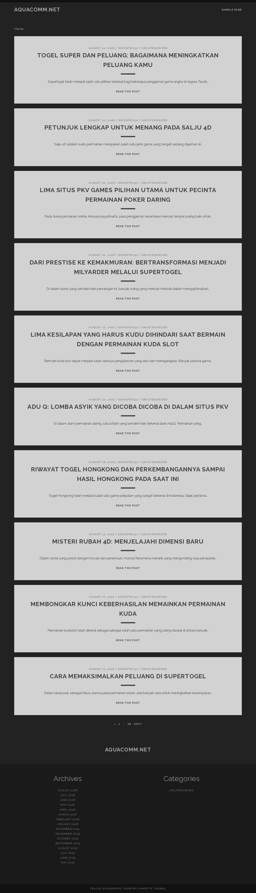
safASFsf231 (128, 48)
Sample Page (232, 9)
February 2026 (68, 819)
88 (129, 723)
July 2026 (67, 795)
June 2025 (67, 857)
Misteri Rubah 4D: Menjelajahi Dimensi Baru (128, 541)
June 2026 (67, 799)
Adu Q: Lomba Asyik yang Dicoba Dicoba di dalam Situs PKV (127, 406)
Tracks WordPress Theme (111, 888)
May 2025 (68, 862)
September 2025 (67, 843)
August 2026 (68, 790)
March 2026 (68, 814)
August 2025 (67, 848)
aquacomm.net (37, 10)
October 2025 (67, 838)
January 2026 (68, 824)
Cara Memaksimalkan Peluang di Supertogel (128, 676)
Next (138, 723)
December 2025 (68, 828)
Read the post (128, 91)
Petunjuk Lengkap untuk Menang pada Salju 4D (128, 127)
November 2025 (68, 833)
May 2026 (68, 804)
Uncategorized (154, 48)
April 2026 (68, 809)
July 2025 (67, 852)
